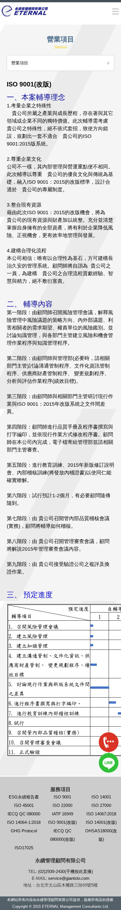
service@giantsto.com (68, 878)
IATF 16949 (62, 813)
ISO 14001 (101, 796)
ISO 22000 (62, 805)
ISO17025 (24, 847)
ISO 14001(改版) (101, 822)
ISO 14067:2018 (101, 813)
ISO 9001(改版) (62, 822)
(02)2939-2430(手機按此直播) (65, 871)
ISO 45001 (24, 805)
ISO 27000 (101, 805)
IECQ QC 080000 (24, 813)
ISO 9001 (62, 796)
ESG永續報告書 (24, 796)
